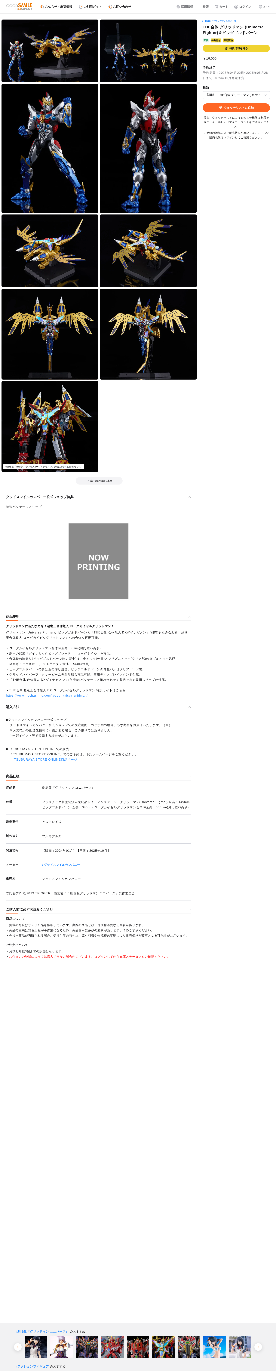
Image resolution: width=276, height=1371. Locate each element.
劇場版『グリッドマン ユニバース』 (221, 21)
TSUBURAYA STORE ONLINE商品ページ (45, 759)
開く (204, 95)
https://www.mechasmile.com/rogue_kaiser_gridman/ (46, 695)
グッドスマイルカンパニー (62, 864)
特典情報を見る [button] (238, 48)
